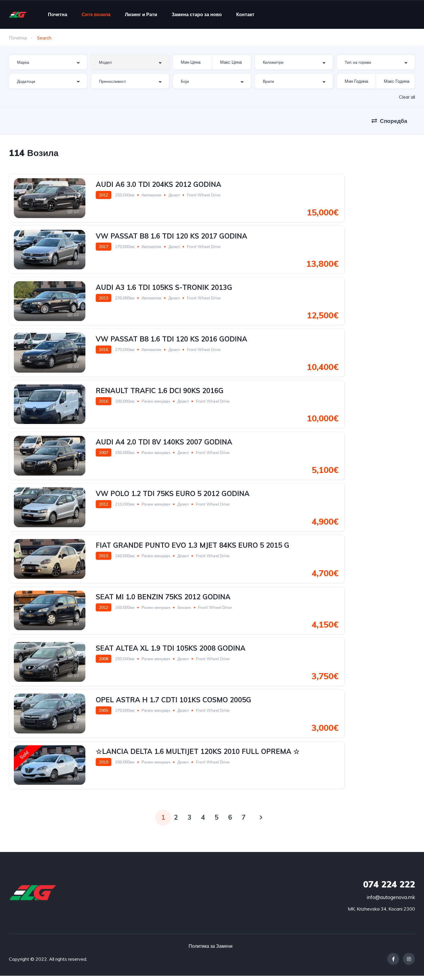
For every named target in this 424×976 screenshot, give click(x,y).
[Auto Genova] (18, 14)
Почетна (57, 14)
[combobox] (48, 62)
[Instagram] (409, 959)
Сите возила (96, 14)
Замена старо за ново (197, 14)
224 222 (389, 884)
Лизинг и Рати (141, 14)
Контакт (245, 14)
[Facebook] (393, 959)
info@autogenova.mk (391, 897)
